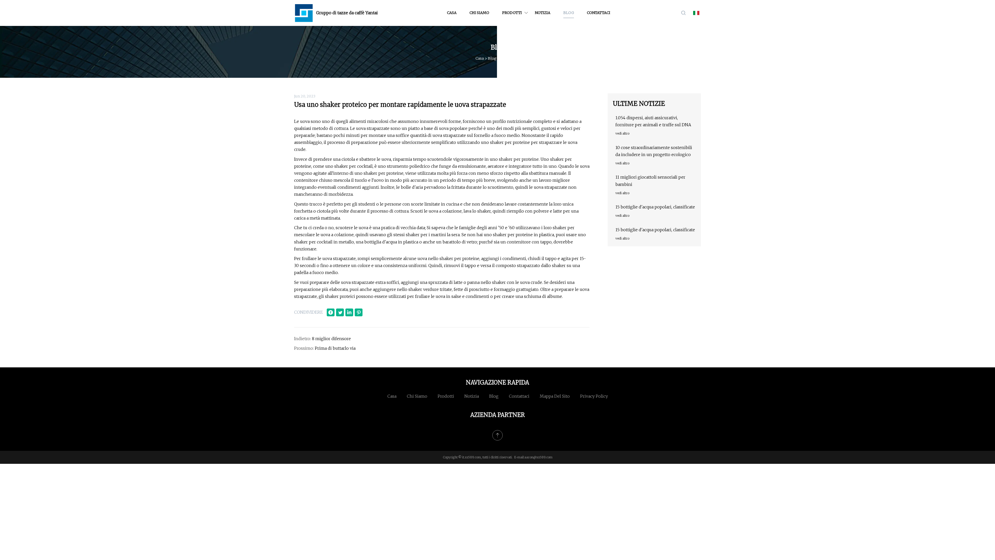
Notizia (542, 12)
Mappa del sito (555, 396)
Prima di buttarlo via (335, 348)
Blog (568, 12)
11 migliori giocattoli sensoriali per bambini (650, 180)
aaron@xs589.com (538, 457)
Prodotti (512, 12)
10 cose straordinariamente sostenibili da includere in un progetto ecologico (653, 151)
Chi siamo (479, 12)
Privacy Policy (594, 396)
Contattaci (598, 12)
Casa (452, 12)
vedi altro (622, 133)
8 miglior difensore (331, 338)
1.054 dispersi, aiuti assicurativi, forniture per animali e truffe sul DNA (653, 121)
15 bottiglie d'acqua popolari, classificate (655, 206)
